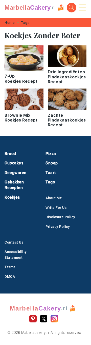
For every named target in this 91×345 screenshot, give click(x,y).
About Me (54, 198)
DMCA (10, 276)
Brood (10, 153)
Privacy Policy (58, 227)
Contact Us (14, 242)
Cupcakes (14, 163)
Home (10, 23)
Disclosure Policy (60, 217)
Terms (10, 267)
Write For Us (56, 207)
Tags (25, 23)
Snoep (52, 163)
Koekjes (12, 197)
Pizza (51, 153)
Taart (51, 172)
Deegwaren (16, 172)
